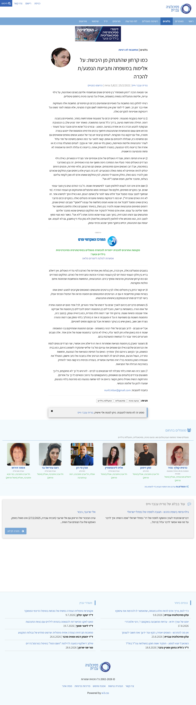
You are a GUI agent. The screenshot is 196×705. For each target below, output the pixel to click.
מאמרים (179, 21)
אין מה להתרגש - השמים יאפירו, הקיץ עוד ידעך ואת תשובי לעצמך (155, 632)
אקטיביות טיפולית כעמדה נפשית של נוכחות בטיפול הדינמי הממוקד (58, 611)
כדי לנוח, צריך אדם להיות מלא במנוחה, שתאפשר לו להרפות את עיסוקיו (152, 611)
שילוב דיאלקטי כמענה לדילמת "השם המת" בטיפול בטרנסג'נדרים (59, 643)
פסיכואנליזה (120, 400)
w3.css (105, 693)
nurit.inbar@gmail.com (117, 390)
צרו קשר (18, 3)
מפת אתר (67, 686)
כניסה (37, 3)
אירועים (83, 21)
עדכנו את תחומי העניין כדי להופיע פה (165, 486)
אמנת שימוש (99, 686)
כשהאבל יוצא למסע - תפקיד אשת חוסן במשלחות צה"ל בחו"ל (157, 643)
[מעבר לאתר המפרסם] (98, 33)
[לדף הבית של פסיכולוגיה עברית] (179, 8)
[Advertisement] (102, 566)
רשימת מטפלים (150, 21)
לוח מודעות (131, 21)
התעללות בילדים (105, 400)
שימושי (95, 21)
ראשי (191, 21)
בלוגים (166, 21)
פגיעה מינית (134, 400)
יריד (106, 21)
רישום (28, 3)
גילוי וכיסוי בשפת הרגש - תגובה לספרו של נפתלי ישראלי (158, 512)
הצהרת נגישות (115, 686)
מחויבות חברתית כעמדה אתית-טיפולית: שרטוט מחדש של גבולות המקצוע (55, 632)
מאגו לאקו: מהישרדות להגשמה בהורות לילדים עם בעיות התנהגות (59, 621)
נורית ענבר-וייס (140, 85)
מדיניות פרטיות (82, 686)
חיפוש (5, 3)
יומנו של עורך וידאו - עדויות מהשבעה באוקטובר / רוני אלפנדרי (157, 621)
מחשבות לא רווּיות (128, 49)
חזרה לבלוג (13, 531)
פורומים (117, 21)
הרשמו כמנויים (95, 85)
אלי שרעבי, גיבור (86, 512)
